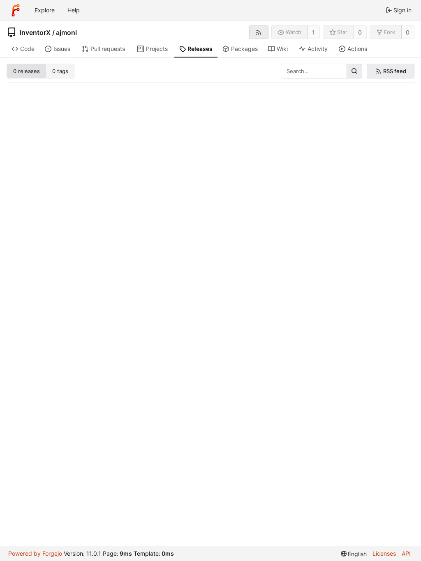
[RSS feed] (258, 32)
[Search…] (354, 71)
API (406, 553)
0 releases (26, 71)
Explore (45, 10)
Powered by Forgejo (35, 553)
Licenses (384, 553)
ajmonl (66, 32)
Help (73, 10)
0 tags (60, 71)
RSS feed (394, 71)
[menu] (354, 553)
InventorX (35, 32)
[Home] (15, 10)
